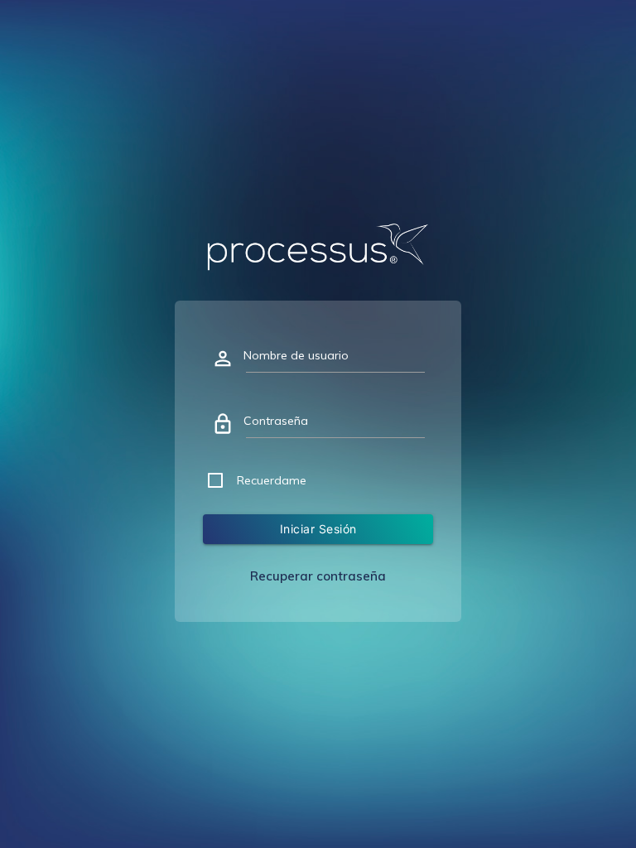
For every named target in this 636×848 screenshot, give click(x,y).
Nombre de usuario (296, 355)
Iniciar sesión (318, 529)
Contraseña (275, 420)
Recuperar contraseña (318, 576)
